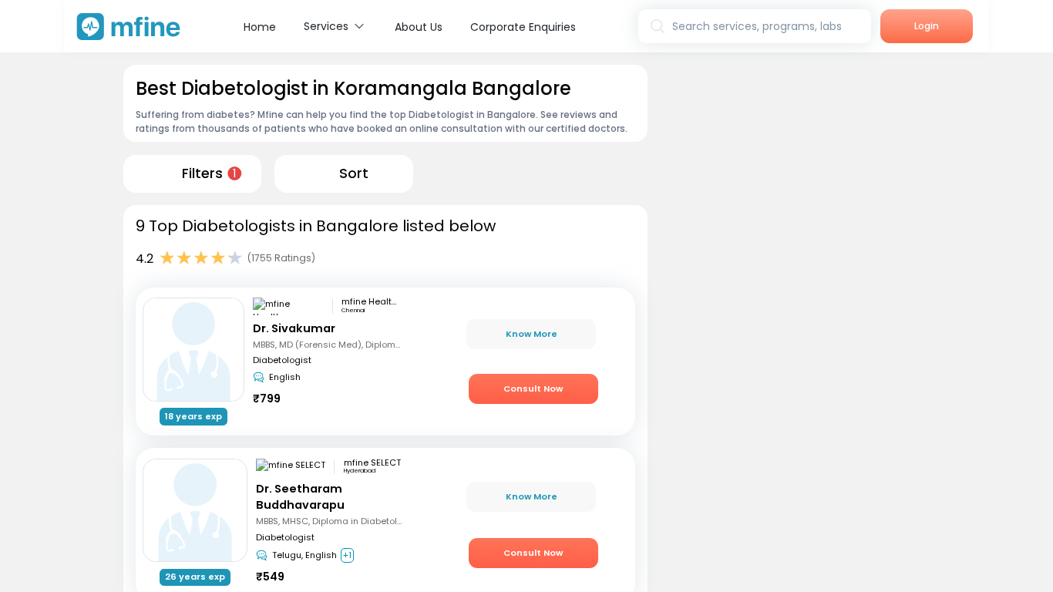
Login (926, 25)
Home (260, 27)
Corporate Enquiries (523, 27)
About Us (418, 27)
